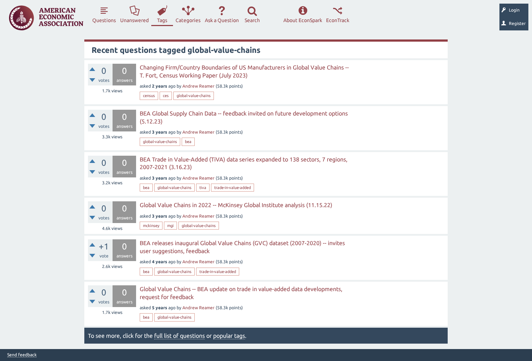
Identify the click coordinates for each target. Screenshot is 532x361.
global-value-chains (194, 95)
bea (188, 141)
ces (166, 95)
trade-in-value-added (232, 187)
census (149, 95)
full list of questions (179, 335)
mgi (170, 225)
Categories (188, 20)
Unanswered (134, 20)
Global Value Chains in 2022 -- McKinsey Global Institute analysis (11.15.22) (236, 205)
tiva (202, 187)
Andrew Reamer (198, 86)
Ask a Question (222, 20)
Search (252, 20)
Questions (104, 20)
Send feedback (22, 355)
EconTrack (337, 20)
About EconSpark (302, 20)
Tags (162, 20)
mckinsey (151, 225)
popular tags (229, 335)
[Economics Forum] (46, 18)
